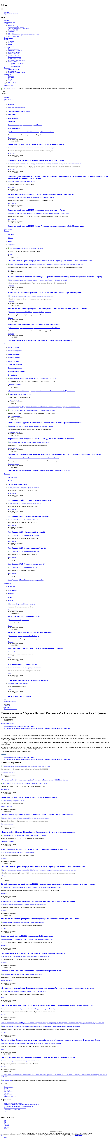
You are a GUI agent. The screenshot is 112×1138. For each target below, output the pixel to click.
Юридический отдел (10, 85)
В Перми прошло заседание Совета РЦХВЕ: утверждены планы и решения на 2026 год (41, 194)
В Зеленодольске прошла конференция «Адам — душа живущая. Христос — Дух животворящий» (45, 293)
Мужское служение (13, 53)
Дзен (5, 1128)
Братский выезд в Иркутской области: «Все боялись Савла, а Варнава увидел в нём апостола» (44, 407)
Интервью (11, 76)
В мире (10, 44)
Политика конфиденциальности (13, 1103)
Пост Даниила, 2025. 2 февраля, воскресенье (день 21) (28, 516)
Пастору (10, 79)
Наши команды (15, 66)
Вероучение (11, 31)
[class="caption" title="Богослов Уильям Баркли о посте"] (18, 620)
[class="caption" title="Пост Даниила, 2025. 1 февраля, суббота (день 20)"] (23, 519)
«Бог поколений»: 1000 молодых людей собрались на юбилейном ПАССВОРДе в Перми (41, 391)
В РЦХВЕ (11, 41)
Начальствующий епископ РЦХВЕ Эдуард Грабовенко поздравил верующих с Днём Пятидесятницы (46, 226)
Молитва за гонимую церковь (16, 72)
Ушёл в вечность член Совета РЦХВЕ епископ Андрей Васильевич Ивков (36, 144)
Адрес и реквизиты (13, 36)
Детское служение (13, 49)
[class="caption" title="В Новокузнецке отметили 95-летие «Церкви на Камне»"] (25, 248)
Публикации (8, 74)
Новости (6, 39)
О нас (6, 23)
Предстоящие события (11, 13)
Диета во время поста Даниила (19, 696)
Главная (6, 12)
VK (5, 1122)
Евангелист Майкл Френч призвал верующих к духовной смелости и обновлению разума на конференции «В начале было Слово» (51, 1040)
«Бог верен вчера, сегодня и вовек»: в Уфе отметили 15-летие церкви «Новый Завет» (40, 340)
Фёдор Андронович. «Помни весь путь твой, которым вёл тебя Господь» (35, 648)
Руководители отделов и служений (18, 28)
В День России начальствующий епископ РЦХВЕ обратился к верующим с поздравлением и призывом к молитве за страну (55, 277)
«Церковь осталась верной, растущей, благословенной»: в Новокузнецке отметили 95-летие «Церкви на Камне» (50, 261)
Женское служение (13, 55)
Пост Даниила (12, 71)
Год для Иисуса (12, 61)
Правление (11, 25)
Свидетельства (15, 65)
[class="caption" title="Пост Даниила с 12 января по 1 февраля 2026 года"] (23, 487)
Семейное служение (14, 52)
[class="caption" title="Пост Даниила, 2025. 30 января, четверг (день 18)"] (23, 551)
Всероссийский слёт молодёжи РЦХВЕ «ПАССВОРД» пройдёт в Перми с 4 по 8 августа (41, 439)
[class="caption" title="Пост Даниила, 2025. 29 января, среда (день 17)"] (22, 567)
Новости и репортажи (17, 63)
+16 (5, 1111)
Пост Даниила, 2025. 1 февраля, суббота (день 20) (26, 532)
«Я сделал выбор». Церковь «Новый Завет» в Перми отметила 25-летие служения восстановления (45, 423)
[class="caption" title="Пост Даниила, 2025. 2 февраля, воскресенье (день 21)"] (24, 503)
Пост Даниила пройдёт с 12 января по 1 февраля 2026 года (30, 500)
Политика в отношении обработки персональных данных (21, 1104)
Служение (7, 47)
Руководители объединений (16, 27)
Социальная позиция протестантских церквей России (24, 34)
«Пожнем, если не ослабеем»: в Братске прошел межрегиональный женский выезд (39, 470)
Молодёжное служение (15, 50)
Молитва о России (13, 69)
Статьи (10, 80)
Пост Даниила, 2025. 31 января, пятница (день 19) (27, 548)
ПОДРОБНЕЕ (4, 1137)
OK (5, 1121)
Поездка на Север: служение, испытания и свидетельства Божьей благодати (36, 160)
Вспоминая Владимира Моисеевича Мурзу (24, 616)
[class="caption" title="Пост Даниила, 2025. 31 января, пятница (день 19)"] (23, 535)
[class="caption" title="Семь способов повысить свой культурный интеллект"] (24, 668)
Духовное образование (14, 58)
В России (10, 42)
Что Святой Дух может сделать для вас (22, 664)
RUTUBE (7, 1127)
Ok (1, 1135)
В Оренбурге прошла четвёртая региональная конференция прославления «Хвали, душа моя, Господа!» (47, 308)
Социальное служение (14, 57)
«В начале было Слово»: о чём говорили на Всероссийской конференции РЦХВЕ (32, 971)
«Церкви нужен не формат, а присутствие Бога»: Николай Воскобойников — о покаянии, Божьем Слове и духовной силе (47, 1005)
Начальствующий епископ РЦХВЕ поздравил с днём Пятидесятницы (34, 324)
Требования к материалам (12, 1109)
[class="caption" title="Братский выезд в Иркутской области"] (19, 394)
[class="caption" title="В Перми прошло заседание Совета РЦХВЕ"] (21, 181)
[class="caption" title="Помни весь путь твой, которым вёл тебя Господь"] (23, 636)
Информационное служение (16, 60)
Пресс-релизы (8, 38)
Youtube (6, 1124)
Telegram (6, 1125)
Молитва (7, 68)
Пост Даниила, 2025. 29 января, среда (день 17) (25, 580)
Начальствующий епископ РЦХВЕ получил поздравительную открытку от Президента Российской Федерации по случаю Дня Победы (52, 1023)
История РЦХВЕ (13, 30)
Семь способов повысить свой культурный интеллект (28, 680)
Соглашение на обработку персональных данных (19, 1106)
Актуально (11, 46)
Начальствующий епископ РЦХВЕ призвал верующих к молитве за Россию (36, 210)
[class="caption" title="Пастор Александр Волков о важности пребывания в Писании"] (20, 1061)
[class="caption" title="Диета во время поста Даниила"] (18, 683)
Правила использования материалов (15, 1108)
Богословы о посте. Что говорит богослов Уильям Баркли (30, 632)
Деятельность (12, 33)
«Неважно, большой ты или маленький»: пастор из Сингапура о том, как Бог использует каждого (38, 1057)
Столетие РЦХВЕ (9, 22)
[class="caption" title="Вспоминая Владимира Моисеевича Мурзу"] (21, 604)
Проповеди (11, 77)
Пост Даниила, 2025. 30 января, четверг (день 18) (26, 564)
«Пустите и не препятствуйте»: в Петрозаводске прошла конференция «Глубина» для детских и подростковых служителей (54, 454)
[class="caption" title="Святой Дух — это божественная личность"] (21, 652)
